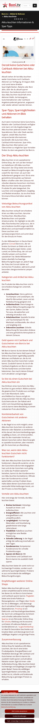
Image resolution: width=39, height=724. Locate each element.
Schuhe (8, 621)
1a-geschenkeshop (25, 627)
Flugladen (30, 596)
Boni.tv (5, 14)
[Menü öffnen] (35, 5)
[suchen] (30, 5)
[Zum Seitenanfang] (35, 721)
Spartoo (5, 619)
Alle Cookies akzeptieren (19, 711)
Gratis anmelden (10, 692)
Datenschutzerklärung (8, 707)
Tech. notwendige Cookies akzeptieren (19, 721)
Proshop (18, 609)
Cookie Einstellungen (19, 716)
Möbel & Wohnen (17, 14)
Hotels (32, 601)
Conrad (12, 244)
